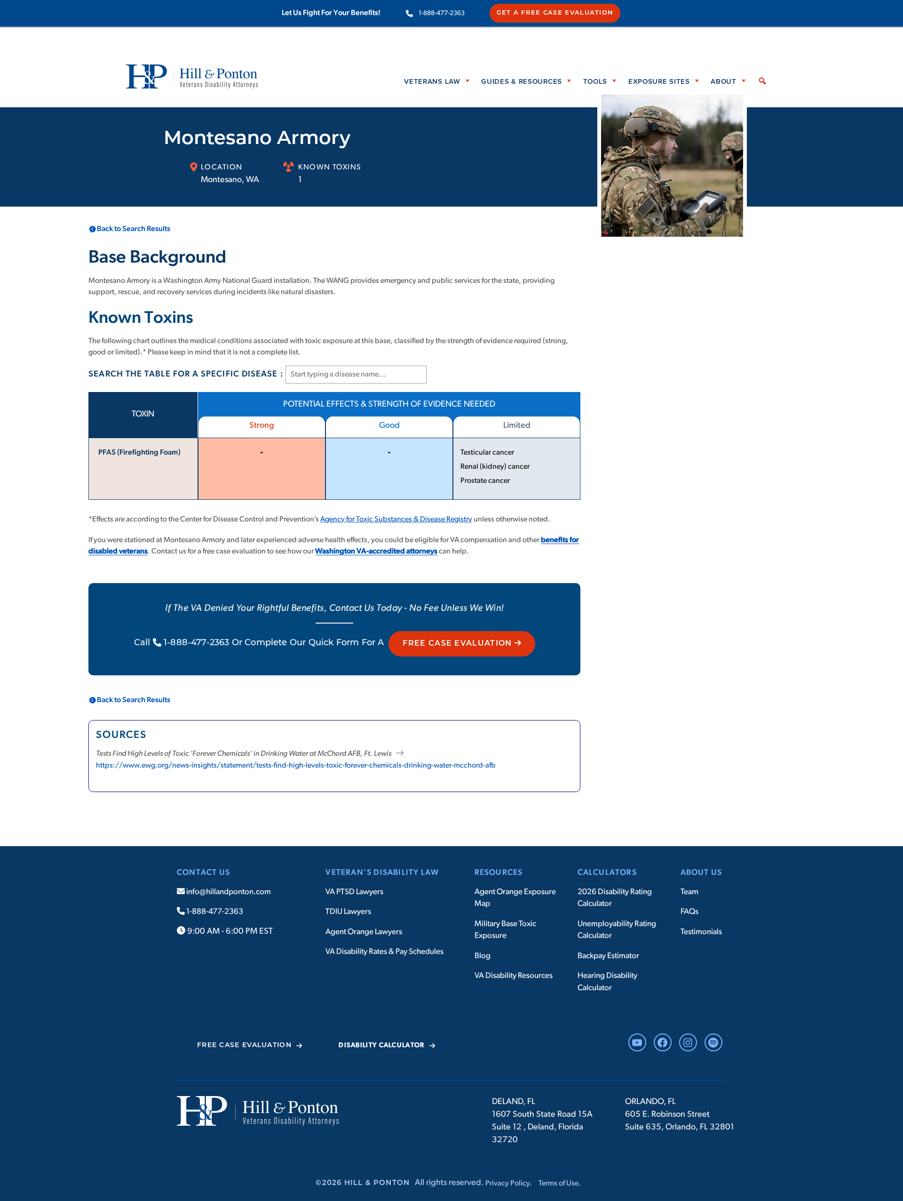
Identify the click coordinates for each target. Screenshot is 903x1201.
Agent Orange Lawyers (363, 932)
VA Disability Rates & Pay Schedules (384, 952)
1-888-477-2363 (442, 13)
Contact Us (203, 873)
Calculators (607, 873)
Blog (483, 956)
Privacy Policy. (508, 1183)
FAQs (689, 912)
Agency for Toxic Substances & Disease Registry (396, 519)
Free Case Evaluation (458, 644)
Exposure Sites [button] (659, 80)
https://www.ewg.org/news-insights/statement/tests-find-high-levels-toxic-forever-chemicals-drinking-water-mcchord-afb (296, 765)
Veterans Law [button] (432, 80)
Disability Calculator (381, 1045)
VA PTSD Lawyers (354, 892)
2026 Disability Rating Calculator (615, 898)
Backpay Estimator (608, 956)
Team (689, 892)
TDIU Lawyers (348, 912)
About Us (701, 873)
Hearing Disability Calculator (607, 982)
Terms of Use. (560, 1183)
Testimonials (701, 932)
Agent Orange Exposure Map (515, 898)
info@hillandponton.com (228, 892)
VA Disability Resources (514, 976)
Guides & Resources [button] (521, 80)
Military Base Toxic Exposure (505, 930)
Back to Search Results (133, 229)
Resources (499, 873)
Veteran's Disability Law (382, 873)
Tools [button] (595, 80)
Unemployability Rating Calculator (617, 930)
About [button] (724, 80)
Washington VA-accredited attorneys (376, 551)
